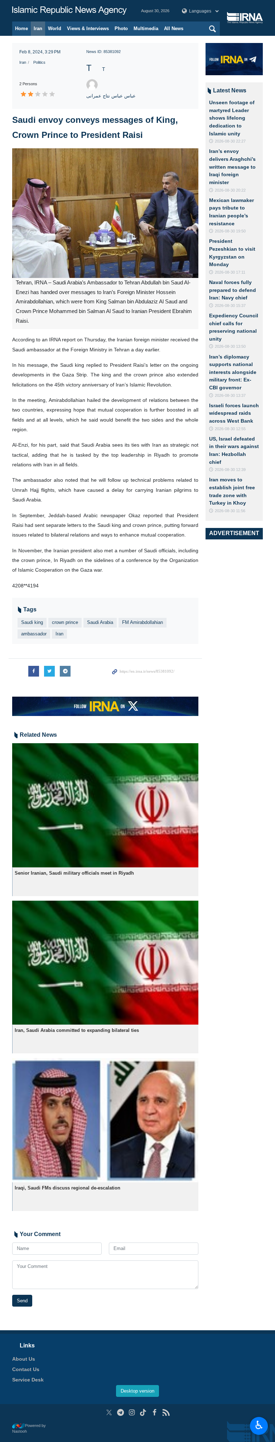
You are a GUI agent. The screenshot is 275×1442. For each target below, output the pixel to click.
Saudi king (32, 622)
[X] (109, 1412)
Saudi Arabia (100, 622)
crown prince (65, 622)
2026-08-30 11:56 (230, 511)
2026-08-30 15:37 (230, 305)
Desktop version (137, 1391)
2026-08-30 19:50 (230, 231)
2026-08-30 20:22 (230, 190)
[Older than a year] (105, 805)
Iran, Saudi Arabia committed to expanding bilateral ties (77, 1030)
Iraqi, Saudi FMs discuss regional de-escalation (67, 1188)
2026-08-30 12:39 (230, 469)
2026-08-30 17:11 (230, 272)
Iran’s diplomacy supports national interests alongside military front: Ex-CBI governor (232, 372)
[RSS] (166, 1412)
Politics (39, 62)
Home (21, 28)
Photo (121, 28)
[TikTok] (143, 1412)
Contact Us (25, 1369)
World (54, 28)
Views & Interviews (88, 28)
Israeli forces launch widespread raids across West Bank (234, 413)
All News (173, 28)
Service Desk (28, 1380)
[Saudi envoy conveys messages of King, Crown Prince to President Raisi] (105, 213)
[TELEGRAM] (120, 1412)
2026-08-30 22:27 (230, 141)
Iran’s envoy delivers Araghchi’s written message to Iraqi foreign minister (232, 166)
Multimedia (146, 28)
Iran (38, 28)
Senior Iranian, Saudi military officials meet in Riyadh (74, 873)
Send (22, 1300)
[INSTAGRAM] (132, 1412)
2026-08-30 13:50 (230, 346)
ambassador (34, 633)
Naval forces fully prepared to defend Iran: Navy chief (232, 290)
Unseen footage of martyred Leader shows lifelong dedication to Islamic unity (232, 118)
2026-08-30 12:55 (230, 429)
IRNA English (69, 11)
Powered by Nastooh (29, 1428)
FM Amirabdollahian (142, 622)
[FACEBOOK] (154, 1412)
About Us (23, 1359)
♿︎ (259, 1425)
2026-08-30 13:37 (230, 395)
